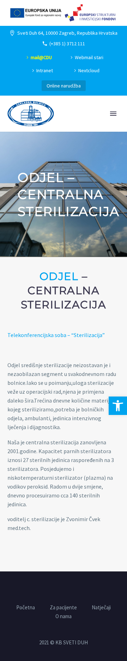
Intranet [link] (44, 70)
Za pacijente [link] (63, 607)
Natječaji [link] (101, 607)
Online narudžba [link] (64, 85)
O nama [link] (63, 616)
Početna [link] (25, 607)
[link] (118, 406)
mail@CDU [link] (41, 57)
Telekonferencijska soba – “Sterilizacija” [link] (56, 334)
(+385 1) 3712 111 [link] (67, 43)
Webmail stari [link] (89, 57)
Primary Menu (113, 113)
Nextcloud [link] (88, 70)
